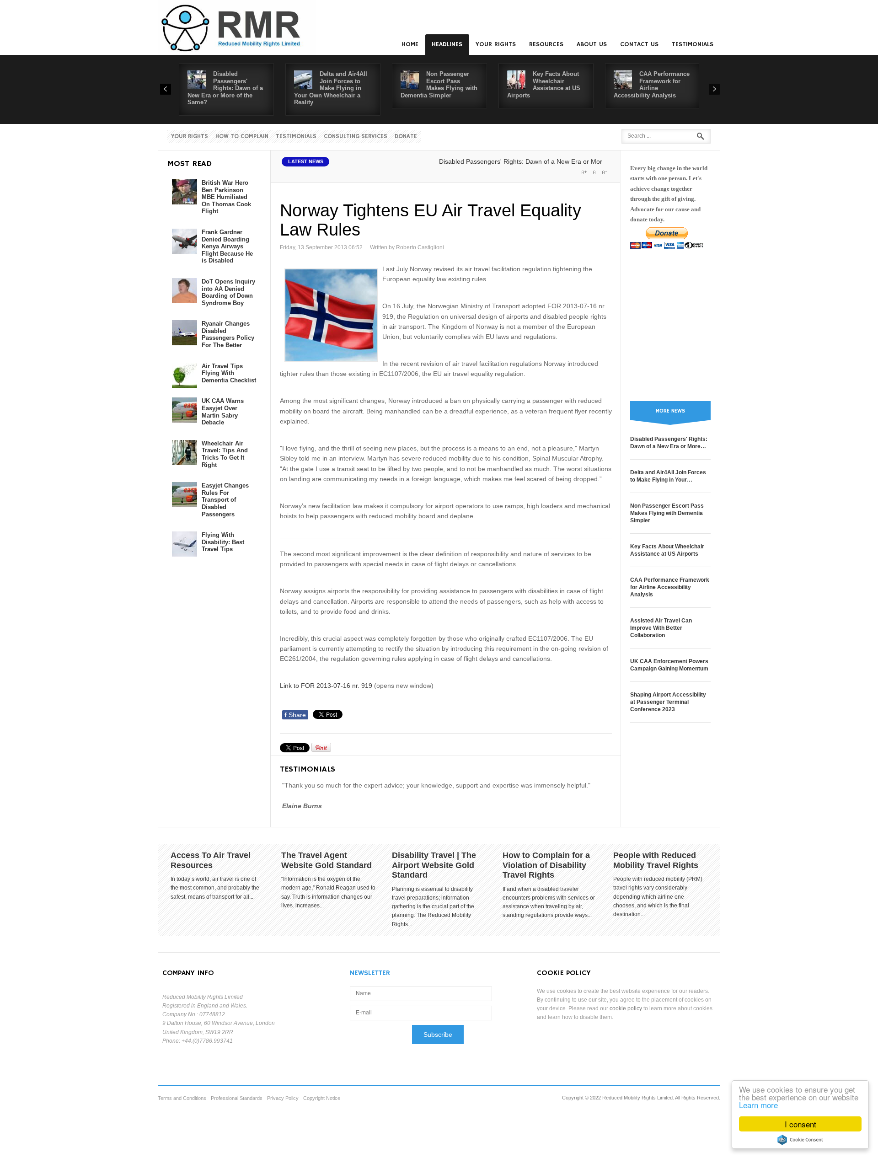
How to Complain (241, 136)
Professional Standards (236, 1098)
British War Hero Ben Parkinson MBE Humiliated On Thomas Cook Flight (226, 196)
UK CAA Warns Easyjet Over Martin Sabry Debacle (223, 411)
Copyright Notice (321, 1098)
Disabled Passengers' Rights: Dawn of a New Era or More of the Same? (225, 88)
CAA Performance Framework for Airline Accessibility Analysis (652, 84)
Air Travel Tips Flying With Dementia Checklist (229, 373)
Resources (546, 44)
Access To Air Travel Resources (211, 860)
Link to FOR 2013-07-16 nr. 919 (326, 685)
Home (410, 44)
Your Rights (496, 44)
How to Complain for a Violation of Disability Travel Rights (546, 865)
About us (592, 44)
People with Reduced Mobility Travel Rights (655, 860)
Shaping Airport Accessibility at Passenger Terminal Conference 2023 (668, 702)
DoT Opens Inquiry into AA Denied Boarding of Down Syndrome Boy (228, 292)
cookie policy (626, 1008)
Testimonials (692, 44)
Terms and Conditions (182, 1098)
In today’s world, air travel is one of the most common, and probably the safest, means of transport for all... (215, 888)
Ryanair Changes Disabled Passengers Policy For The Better (228, 334)
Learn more (758, 1104)
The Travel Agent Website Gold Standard (326, 860)
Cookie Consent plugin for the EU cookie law (800, 1140)
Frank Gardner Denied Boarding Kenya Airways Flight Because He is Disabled (227, 246)
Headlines (447, 44)
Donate (406, 136)
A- (604, 172)
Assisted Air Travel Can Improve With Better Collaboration (661, 627)
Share (295, 714)
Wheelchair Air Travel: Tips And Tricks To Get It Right (225, 454)
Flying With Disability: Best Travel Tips (223, 541)
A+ (584, 172)
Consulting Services (355, 136)
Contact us (639, 44)
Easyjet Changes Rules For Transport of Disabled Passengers (225, 499)
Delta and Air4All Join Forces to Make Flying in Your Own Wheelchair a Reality (330, 88)
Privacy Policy (283, 1098)
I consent (800, 1124)
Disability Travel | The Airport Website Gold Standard (434, 865)
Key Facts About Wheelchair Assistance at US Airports (543, 84)
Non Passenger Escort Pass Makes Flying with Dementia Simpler (439, 84)
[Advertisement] (670, 325)
